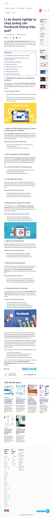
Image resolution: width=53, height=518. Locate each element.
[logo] (6, 4)
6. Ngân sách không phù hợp (11, 69)
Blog (14, 12)
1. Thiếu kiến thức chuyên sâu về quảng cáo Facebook (17, 55)
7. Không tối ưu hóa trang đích (12, 71)
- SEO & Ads (22, 470)
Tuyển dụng (41, 40)
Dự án (41, 44)
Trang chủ (7, 8)
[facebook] (28, 374)
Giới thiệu (13, 8)
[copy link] (19, 38)
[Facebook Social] (5, 510)
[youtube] (35, 374)
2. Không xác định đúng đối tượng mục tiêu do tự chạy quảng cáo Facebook (17, 58)
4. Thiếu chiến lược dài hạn (11, 64)
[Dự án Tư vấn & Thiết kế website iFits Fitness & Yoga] (42, 79)
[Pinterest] (32, 374)
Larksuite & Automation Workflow (32, 387)
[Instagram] (34, 374)
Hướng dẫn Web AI (42, 29)
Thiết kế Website (21, 8)
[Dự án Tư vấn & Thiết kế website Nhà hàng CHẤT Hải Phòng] (42, 86)
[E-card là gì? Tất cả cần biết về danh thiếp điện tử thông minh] (8, 390)
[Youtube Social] (8, 510)
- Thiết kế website (21, 453)
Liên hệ (40, 11)
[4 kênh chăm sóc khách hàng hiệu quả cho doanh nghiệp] (44, 390)
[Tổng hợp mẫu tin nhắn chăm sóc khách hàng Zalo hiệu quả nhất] (20, 390)
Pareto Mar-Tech (8, 340)
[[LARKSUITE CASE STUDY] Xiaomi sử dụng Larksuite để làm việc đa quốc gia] (32, 390)
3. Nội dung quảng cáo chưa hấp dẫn (13, 62)
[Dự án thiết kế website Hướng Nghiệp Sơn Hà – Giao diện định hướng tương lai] (42, 71)
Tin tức (42, 24)
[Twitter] (31, 374)
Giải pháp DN (8, 12)
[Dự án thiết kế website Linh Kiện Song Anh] (42, 57)
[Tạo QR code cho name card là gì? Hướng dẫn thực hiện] (20, 421)
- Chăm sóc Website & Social (21, 467)
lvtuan (12, 34)
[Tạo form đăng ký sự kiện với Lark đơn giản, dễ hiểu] (8, 421)
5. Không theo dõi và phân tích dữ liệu (13, 66)
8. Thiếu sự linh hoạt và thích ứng (12, 74)
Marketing (29, 8)
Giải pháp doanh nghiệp (42, 35)
